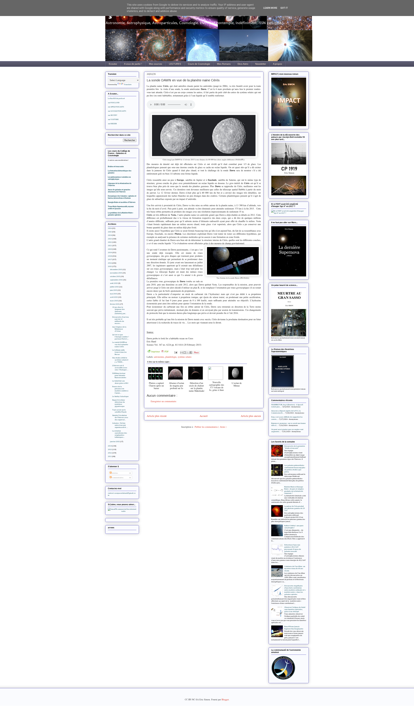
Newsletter (260, 64)
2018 (110, 256)
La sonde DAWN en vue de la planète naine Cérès (120, 344)
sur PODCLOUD (114, 102)
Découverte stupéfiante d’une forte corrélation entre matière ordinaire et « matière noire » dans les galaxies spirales (295, 590)
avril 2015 (114, 297)
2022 (110, 242)
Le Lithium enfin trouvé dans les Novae (119, 352)
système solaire (184, 356)
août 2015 (114, 283)
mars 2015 (114, 301)
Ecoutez (113, 64)
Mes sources (155, 64)
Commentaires (117, 477)
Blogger (225, 699)
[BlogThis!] (184, 352)
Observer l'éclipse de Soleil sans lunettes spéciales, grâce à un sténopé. (294, 609)
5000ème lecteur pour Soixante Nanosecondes (119, 375)
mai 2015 (113, 294)
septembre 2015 (116, 280)
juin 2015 (113, 290)
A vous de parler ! (133, 64)
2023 (110, 239)
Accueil (204, 416)
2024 (110, 235)
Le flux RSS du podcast (116, 98)
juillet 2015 (114, 287)
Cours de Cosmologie (199, 64)
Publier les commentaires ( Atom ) (210, 426)
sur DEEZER (112, 124)
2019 (110, 252)
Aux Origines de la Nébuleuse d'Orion (119, 329)
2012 (110, 453)
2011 (110, 456)
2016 (110, 263)
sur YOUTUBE (113, 119)
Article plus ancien (251, 416)
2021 (110, 245)
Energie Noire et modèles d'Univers (121, 202)
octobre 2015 (115, 276)
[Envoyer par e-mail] (181, 352)
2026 (110, 228)
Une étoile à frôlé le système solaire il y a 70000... (120, 360)
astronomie (159, 356)
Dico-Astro (243, 64)
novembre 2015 (116, 273)
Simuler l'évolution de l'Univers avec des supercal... (120, 417)
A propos (277, 64)
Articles (115, 473)
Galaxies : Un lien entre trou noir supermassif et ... (120, 425)
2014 (110, 446)
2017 (110, 259)
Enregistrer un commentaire (163, 401)
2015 (110, 266)
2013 (110, 449)
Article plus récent (157, 416)
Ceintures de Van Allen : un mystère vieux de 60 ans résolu (294, 568)
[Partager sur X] (187, 352)
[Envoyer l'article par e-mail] (175, 352)
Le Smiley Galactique (120, 396)
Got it (284, 8)
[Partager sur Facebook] (190, 352)
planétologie (170, 356)
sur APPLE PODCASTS (116, 107)
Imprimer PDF (160, 351)
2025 (110, 232)
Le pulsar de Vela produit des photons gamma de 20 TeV (294, 508)
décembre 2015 (116, 269)
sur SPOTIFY (112, 115)
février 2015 (114, 304)
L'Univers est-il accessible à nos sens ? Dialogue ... (120, 368)
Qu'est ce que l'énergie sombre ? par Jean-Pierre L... (120, 337)
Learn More (270, 8)
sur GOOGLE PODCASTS (117, 111)
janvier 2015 (115, 441)
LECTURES (175, 64)
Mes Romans (224, 64)
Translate (127, 84)
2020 (110, 249)
